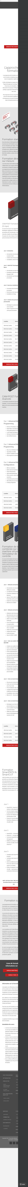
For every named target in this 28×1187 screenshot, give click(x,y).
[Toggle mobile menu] (26, 5)
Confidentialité (17, 1139)
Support (5, 1114)
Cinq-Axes (6, 1100)
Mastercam (19, 1084)
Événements (19, 1126)
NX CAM (18, 1082)
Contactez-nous (20, 1132)
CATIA (17, 1079)
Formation (6, 1117)
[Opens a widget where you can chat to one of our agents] (22, 1184)
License (5, 1128)
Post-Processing (8, 1075)
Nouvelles (19, 1129)
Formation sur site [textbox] (14, 900)
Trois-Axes (6, 1098)
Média (17, 1121)
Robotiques (19, 1090)
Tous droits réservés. (13, 1138)
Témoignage (19, 1123)
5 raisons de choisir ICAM (20, 1118)
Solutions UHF (20, 1093)
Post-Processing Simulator (6, 1085)
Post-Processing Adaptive (8, 1094)
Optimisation (7, 1078)
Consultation (7, 1119)
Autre (18, 1087)
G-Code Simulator (6, 1090)
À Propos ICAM (20, 1114)
